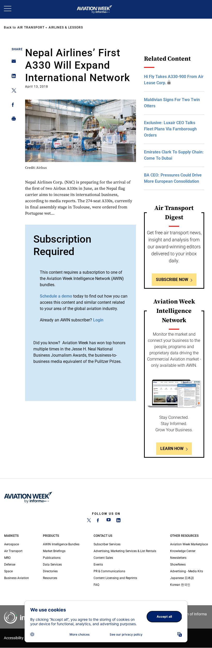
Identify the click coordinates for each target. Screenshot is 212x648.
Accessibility (14, 638)
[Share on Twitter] (12, 91)
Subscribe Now (172, 279)
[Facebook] (99, 521)
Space (8, 571)
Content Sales (103, 558)
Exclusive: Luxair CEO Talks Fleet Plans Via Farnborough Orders (170, 129)
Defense (9, 564)
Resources (50, 578)
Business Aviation (16, 578)
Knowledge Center (182, 551)
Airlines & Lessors (66, 27)
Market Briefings (54, 551)
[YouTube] (109, 521)
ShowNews (178, 564)
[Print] (12, 120)
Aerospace (11, 544)
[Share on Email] (12, 63)
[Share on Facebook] (12, 105)
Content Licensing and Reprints (115, 578)
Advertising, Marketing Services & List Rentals (125, 551)
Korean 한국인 (180, 585)
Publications (51, 558)
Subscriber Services (107, 544)
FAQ (96, 585)
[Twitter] (89, 521)
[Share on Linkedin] (12, 77)
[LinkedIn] (118, 521)
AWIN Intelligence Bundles (61, 544)
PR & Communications (109, 571)
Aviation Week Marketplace (189, 544)
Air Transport (30, 27)
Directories (50, 571)
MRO (7, 558)
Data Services (52, 564)
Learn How (172, 448)
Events (98, 564)
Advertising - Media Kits (186, 571)
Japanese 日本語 (182, 578)
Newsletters (178, 558)
